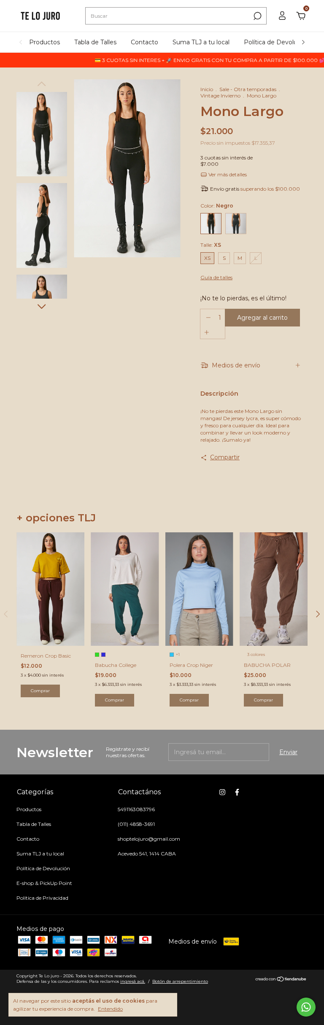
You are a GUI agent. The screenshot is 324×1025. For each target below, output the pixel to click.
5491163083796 (136, 809)
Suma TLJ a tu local (201, 42)
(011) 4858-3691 (136, 824)
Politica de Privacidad (42, 898)
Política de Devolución (277, 42)
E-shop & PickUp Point (44, 883)
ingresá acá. (132, 981)
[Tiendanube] (281, 980)
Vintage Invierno (220, 95)
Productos (44, 42)
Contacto (144, 42)
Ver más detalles (227, 174)
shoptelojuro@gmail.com (149, 839)
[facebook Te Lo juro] (237, 792)
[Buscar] (257, 16)
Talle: (210, 245)
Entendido (110, 1009)
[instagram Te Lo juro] (222, 792)
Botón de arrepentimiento (180, 981)
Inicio (206, 89)
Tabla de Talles (95, 42)
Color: (216, 205)
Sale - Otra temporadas (247, 89)
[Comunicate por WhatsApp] (306, 1007)
